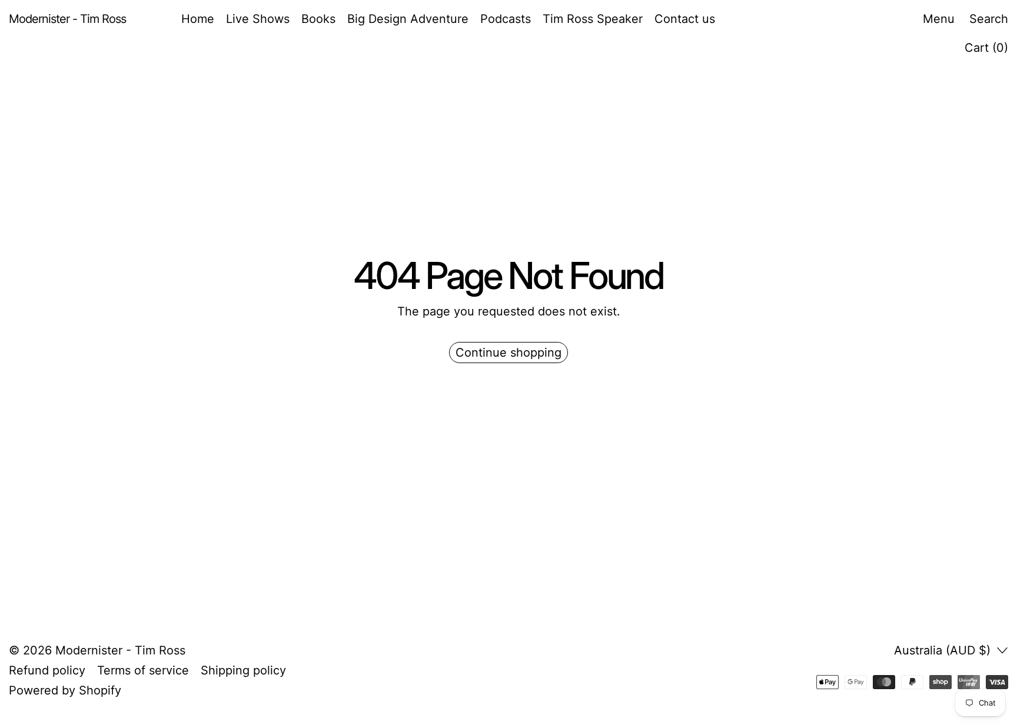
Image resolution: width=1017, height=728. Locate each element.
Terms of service (143, 670)
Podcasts (505, 19)
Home (197, 19)
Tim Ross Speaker (593, 19)
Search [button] (988, 19)
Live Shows (258, 19)
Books (318, 19)
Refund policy (47, 670)
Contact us (684, 19)
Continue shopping (508, 352)
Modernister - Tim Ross (120, 650)
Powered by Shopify (65, 690)
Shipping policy (243, 670)
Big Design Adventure (407, 19)
